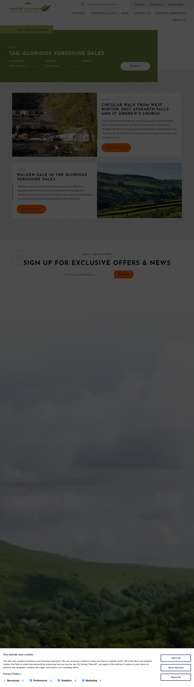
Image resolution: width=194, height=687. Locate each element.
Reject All (176, 677)
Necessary (13, 680)
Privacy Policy (12, 674)
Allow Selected (176, 667)
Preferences (40, 680)
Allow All (175, 658)
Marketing (91, 680)
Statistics (66, 680)
